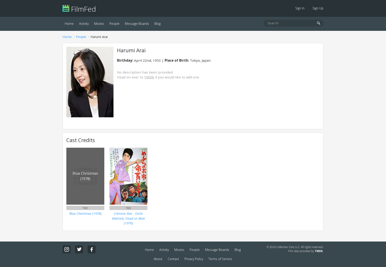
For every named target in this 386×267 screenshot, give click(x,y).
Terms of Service (220, 259)
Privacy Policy (194, 259)
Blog (157, 23)
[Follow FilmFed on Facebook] (92, 249)
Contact (173, 259)
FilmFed (82, 9)
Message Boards (137, 23)
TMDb (149, 77)
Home (69, 23)
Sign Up (318, 8)
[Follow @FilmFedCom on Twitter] (79, 249)
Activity (84, 23)
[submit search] (319, 23)
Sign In (299, 8)
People (114, 23)
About (158, 259)
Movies (99, 23)
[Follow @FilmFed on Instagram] (67, 249)
